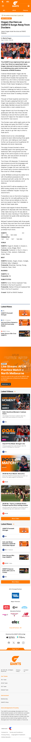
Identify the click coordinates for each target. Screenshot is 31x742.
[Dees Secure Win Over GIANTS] (15, 334)
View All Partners (14, 627)
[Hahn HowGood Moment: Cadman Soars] (15, 409)
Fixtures (25, 10)
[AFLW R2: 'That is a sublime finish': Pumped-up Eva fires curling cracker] (15, 500)
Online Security (6, 737)
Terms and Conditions (16, 732)
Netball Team (4, 690)
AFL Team (3, 679)
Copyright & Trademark (18, 734)
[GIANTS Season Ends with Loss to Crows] (15, 573)
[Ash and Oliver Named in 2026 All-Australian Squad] (15, 323)
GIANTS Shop (5, 702)
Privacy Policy (18, 670)
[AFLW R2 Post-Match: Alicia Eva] (15, 469)
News (8, 331)
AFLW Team (4, 683)
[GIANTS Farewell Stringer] (15, 313)
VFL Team (3, 686)
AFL (4, 10)
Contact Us (4, 732)
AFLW (14, 10)
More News (15, 582)
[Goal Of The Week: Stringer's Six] (15, 439)
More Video (15, 518)
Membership (4, 699)
